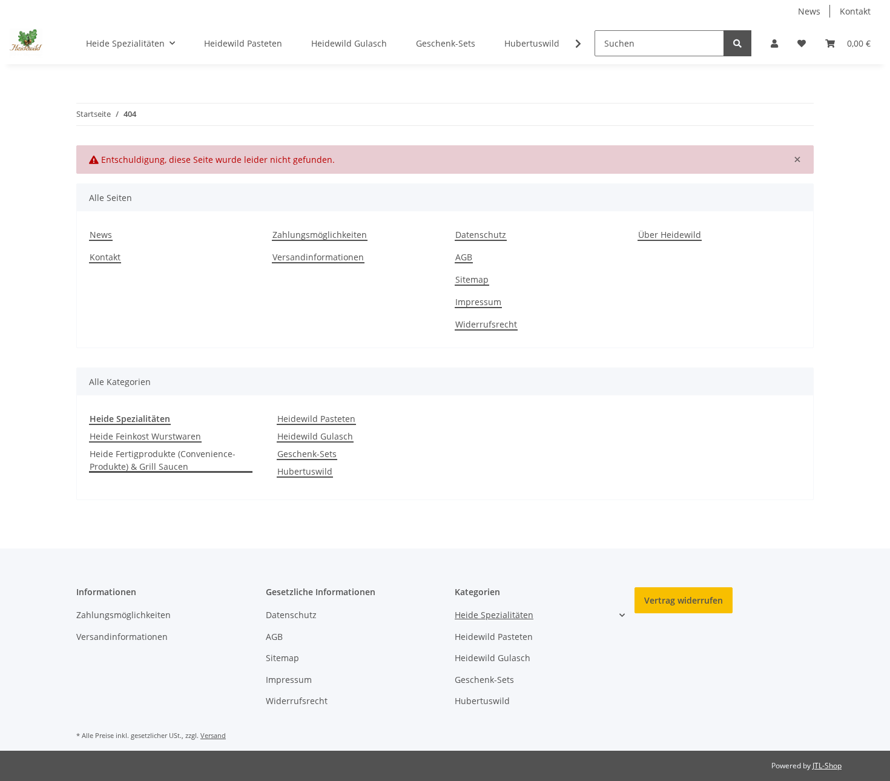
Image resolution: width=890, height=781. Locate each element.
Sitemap (472, 279)
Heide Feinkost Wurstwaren (145, 436)
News (809, 11)
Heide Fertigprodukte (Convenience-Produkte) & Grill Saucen (163, 460)
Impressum (478, 302)
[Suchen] (737, 43)
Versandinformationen (318, 257)
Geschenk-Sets (307, 454)
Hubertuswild (304, 471)
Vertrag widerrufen (683, 600)
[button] (774, 43)
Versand (213, 735)
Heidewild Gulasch (315, 436)
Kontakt (855, 11)
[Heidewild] (26, 43)
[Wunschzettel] (802, 43)
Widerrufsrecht (486, 324)
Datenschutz (480, 234)
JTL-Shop (827, 765)
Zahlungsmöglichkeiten (319, 234)
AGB (463, 257)
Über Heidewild (669, 234)
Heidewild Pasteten (316, 418)
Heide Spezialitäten (494, 615)
